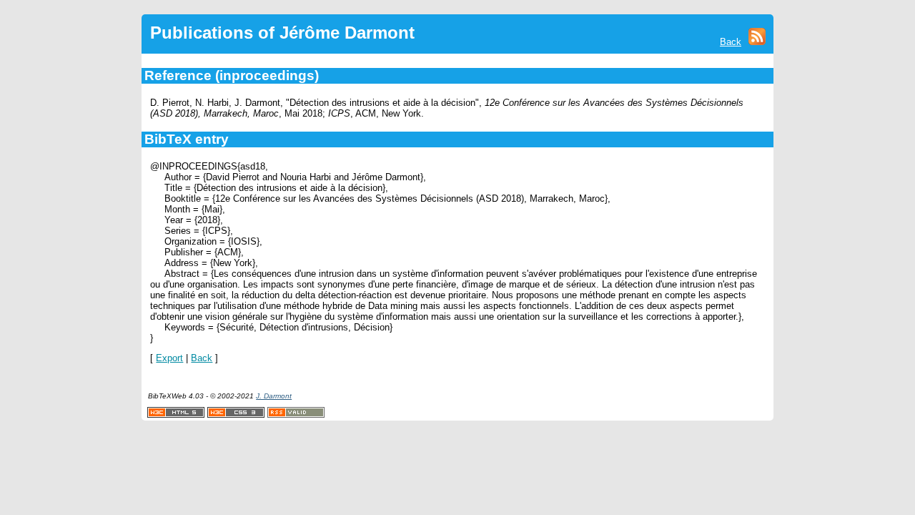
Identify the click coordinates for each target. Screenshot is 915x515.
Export (169, 358)
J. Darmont (274, 396)
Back (730, 41)
